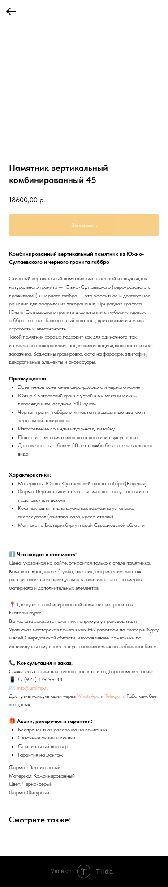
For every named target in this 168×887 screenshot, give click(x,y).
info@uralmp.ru (33, 688)
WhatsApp (88, 696)
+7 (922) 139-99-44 (40, 679)
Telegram (114, 696)
